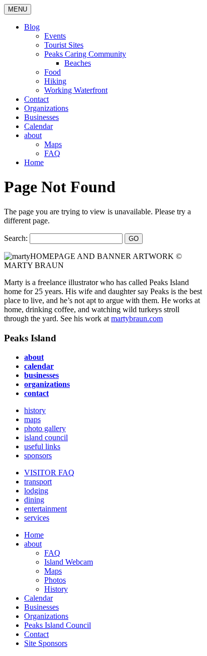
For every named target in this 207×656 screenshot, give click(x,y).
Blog (32, 27)
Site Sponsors (45, 643)
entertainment (45, 508)
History (56, 589)
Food (52, 72)
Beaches (77, 63)
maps (32, 419)
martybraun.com (137, 318)
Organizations (46, 108)
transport (38, 481)
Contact (36, 99)
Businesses (41, 117)
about (33, 135)
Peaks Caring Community (85, 54)
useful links (42, 446)
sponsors (38, 455)
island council (46, 437)
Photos (55, 580)
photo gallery (45, 428)
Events (55, 36)
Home (34, 162)
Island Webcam (68, 562)
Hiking (55, 81)
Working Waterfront (76, 90)
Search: (16, 238)
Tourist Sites (63, 45)
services (36, 517)
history (35, 410)
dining (34, 499)
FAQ (52, 153)
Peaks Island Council (57, 625)
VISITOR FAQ (49, 472)
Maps (53, 144)
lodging (36, 490)
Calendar (38, 126)
